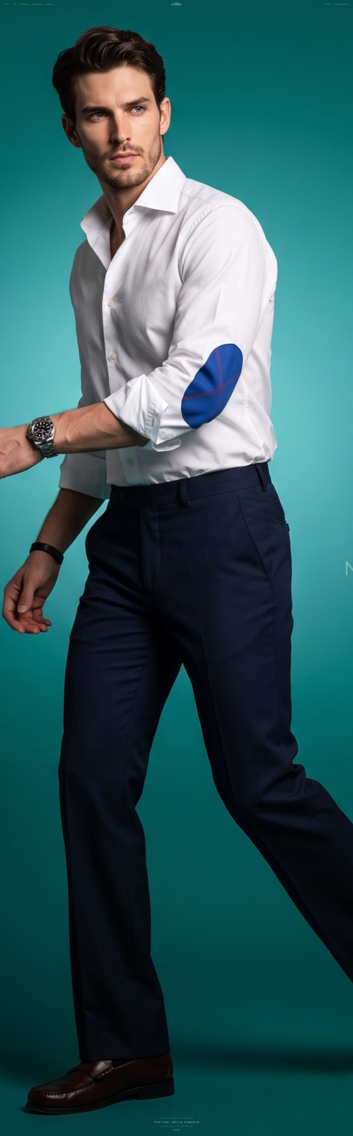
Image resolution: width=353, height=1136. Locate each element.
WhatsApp (327, 4)
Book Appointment (342, 4)
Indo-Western (37, 4)
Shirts (6, 4)
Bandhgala (24, 4)
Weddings (49, 4)
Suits (15, 4)
